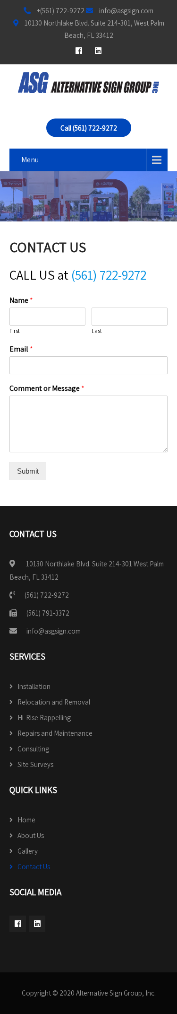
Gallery (27, 850)
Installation (34, 686)
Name (21, 300)
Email (21, 349)
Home (26, 819)
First (14, 331)
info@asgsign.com (53, 630)
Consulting (33, 748)
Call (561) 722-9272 (88, 127)
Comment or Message (46, 388)
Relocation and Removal (53, 701)
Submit (28, 471)
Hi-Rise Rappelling (44, 717)
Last (97, 331)
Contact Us (33, 866)
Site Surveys (35, 764)
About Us (30, 835)
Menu (30, 160)
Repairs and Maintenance (55, 733)
